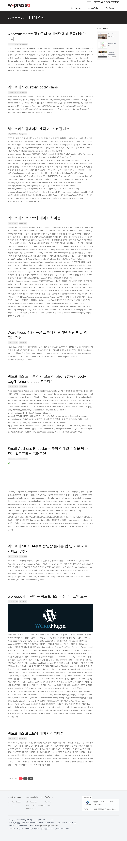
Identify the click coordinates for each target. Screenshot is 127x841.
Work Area (11, 805)
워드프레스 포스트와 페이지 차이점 (34, 218)
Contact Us (49, 805)
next (30, 778)
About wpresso (77, 8)
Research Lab (31, 808)
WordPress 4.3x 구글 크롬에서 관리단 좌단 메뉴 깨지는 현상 (47, 335)
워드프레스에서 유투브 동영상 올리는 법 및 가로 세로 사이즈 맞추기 (48, 549)
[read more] (103, 38)
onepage (111, 36)
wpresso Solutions (94, 8)
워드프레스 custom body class (33, 87)
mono (110, 45)
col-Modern (112, 57)
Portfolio (48, 802)
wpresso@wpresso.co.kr (48, 826)
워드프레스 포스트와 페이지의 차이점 (36, 733)
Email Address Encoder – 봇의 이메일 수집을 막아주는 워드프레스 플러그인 (48, 451)
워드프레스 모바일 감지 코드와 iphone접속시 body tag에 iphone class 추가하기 (47, 379)
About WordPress (14, 802)
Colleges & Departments (35, 805)
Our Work (110, 8)
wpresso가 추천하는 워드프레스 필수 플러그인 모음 (47, 596)
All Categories (31, 802)
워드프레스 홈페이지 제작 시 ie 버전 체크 (39, 129)
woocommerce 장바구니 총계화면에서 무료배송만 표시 (47, 36)
